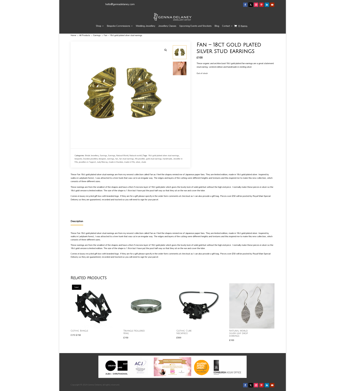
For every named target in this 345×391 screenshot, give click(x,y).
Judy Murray (102, 162)
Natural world (135, 155)
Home (73, 35)
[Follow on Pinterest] (261, 5)
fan (116, 158)
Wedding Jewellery (145, 26)
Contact (226, 26)
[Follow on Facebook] (245, 5)
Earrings (97, 35)
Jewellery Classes (167, 26)
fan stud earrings (126, 158)
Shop (98, 26)
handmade (167, 158)
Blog (217, 26)
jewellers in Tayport (87, 162)
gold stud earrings (154, 158)
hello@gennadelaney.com (120, 4)
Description (77, 221)
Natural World (122, 155)
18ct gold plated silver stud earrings (163, 155)
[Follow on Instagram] (256, 5)
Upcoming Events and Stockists (195, 26)
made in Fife (129, 162)
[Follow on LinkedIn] (267, 5)
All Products (84, 35)
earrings (110, 158)
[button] (165, 50)
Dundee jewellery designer (94, 158)
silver (138, 162)
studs (143, 162)
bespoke (78, 158)
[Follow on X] (251, 5)
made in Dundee (116, 162)
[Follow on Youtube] (272, 5)
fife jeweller (140, 158)
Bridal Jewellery (92, 155)
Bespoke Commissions (118, 26)
